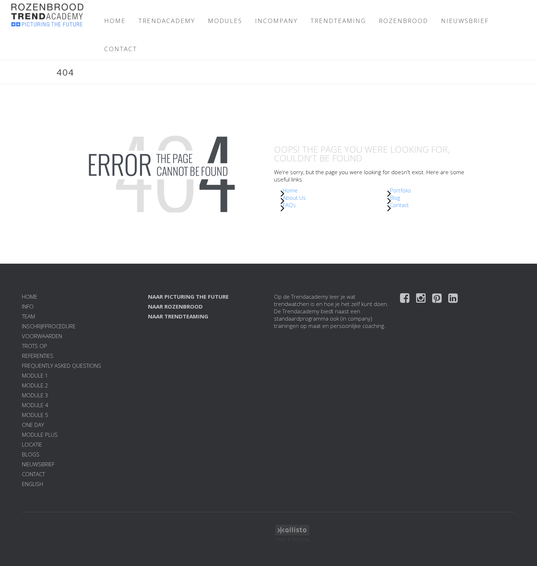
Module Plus (40, 434)
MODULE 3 (35, 395)
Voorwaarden (42, 336)
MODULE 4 (35, 405)
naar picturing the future (188, 296)
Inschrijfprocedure (49, 326)
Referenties (37, 355)
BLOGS (30, 454)
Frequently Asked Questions (61, 365)
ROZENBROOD (403, 20)
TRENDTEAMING (338, 20)
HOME (115, 20)
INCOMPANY (276, 20)
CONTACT (120, 49)
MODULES (225, 20)
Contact (399, 205)
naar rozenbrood (175, 306)
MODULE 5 (35, 414)
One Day (33, 424)
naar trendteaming (178, 316)
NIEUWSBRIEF (465, 20)
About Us (294, 197)
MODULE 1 (35, 375)
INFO (28, 306)
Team (28, 316)
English (32, 483)
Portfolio (400, 190)
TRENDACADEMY (166, 20)
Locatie (32, 444)
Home (290, 190)
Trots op (34, 345)
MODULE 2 (35, 385)
